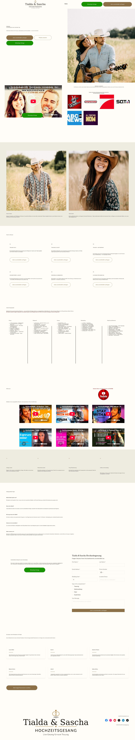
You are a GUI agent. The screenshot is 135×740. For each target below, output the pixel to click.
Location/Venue (103, 576)
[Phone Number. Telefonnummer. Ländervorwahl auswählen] (101, 572)
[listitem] (74, 102)
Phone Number (103, 569)
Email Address (76, 569)
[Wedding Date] (73, 579)
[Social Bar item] (106, 720)
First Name (75, 562)
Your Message (75, 598)
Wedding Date (76, 576)
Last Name (102, 562)
